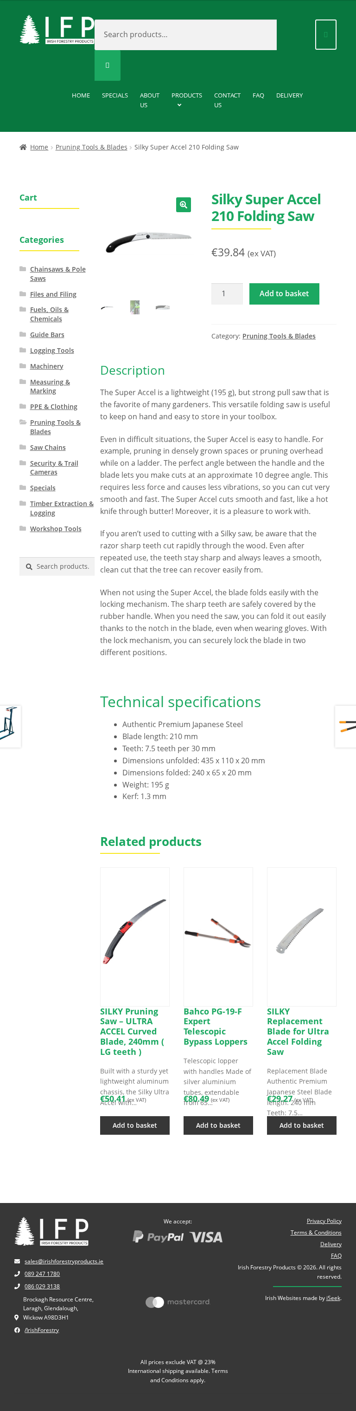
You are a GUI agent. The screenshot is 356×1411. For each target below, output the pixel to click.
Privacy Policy (324, 1221)
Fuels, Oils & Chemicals (49, 314)
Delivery (289, 95)
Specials (115, 95)
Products (187, 95)
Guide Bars (47, 334)
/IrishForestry (42, 1330)
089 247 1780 (42, 1274)
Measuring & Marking (50, 386)
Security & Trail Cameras (54, 468)
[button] (183, 204)
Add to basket (284, 293)
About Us (149, 100)
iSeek (333, 1298)
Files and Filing (53, 294)
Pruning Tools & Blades (91, 147)
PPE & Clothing (53, 406)
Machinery (47, 366)
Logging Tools (52, 350)
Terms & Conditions (316, 1232)
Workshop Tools (56, 528)
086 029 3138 (42, 1286)
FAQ (258, 95)
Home (81, 95)
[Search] (107, 65)
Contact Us (227, 100)
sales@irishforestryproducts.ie (64, 1261)
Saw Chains (48, 447)
